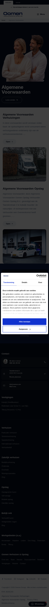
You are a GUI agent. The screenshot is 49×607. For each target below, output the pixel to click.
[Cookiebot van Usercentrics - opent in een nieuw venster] (36, 276)
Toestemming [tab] (8, 282)
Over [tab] (40, 282)
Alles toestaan (24, 321)
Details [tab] (24, 282)
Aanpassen (23, 329)
